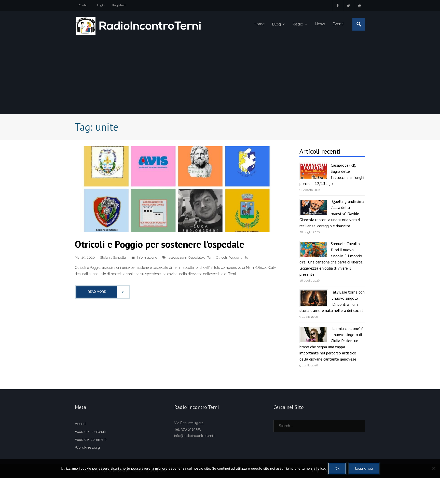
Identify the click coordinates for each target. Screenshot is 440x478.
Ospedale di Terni (201, 257)
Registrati (119, 5)
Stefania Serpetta (113, 257)
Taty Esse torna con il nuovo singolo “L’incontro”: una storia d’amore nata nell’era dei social (332, 301)
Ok (337, 468)
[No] (433, 468)
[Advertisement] (220, 75)
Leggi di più (364, 468)
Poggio (233, 257)
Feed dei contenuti (90, 432)
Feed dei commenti (91, 439)
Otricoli (221, 257)
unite (244, 257)
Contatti (84, 5)
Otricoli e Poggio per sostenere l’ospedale (159, 244)
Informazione (147, 257)
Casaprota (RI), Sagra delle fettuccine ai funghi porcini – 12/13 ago (331, 174)
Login (101, 5)
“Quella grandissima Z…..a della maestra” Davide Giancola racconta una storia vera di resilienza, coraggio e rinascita (331, 213)
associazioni (178, 257)
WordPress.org (87, 447)
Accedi (80, 424)
